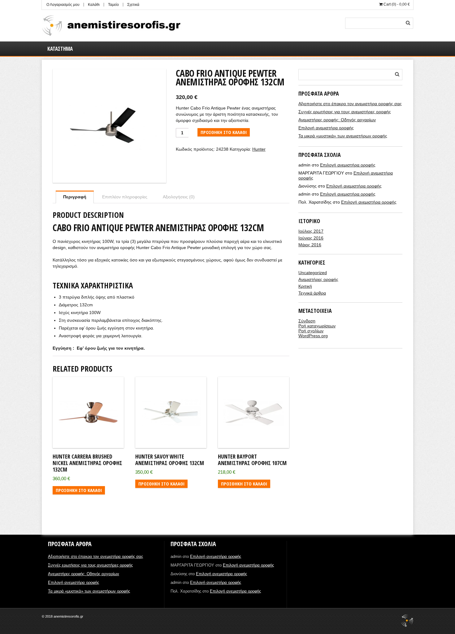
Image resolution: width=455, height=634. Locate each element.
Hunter (259, 149)
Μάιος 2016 (309, 244)
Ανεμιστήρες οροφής (318, 279)
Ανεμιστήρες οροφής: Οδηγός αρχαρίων (337, 119)
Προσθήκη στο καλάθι (224, 132)
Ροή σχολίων (310, 330)
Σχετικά (133, 4)
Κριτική (305, 286)
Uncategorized (312, 272)
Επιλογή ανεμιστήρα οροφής (326, 127)
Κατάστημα (60, 48)
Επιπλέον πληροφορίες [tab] (124, 196)
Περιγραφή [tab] (74, 196)
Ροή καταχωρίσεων (317, 325)
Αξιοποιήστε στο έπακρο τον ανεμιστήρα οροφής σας (350, 103)
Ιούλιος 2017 (310, 231)
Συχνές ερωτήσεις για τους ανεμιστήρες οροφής (344, 111)
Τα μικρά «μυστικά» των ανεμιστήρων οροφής (342, 135)
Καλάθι (94, 4)
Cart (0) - (396, 4)
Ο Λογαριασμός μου (63, 4)
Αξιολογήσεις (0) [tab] (179, 196)
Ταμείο (113, 4)
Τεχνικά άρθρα (312, 293)
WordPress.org (313, 335)
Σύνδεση (306, 320)
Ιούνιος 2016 (310, 237)
